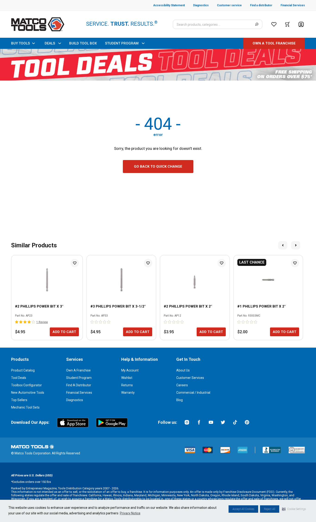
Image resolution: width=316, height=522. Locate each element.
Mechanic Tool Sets (25, 407)
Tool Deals (18, 378)
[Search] (257, 24)
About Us (183, 370)
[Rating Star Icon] (17, 322)
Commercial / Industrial (193, 392)
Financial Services (79, 392)
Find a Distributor (78, 385)
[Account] (301, 24)
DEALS (50, 43)
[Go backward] (282, 245)
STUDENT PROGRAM (122, 43)
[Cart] (287, 24)
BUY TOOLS (20, 43)
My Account (130, 370)
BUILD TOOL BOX (83, 43)
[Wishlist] (274, 24)
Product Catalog (23, 370)
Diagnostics (74, 400)
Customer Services (190, 378)
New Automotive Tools (27, 392)
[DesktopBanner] (158, 65)
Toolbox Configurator (26, 385)
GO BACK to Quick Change (158, 166)
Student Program (79, 378)
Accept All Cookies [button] (243, 509)
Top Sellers (19, 400)
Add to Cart (64, 332)
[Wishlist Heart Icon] (75, 263)
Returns (127, 385)
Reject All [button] (269, 509)
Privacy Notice (130, 513)
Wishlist (126, 378)
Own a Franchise (78, 370)
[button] (294, 509)
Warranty (128, 392)
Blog (179, 400)
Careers (182, 385)
